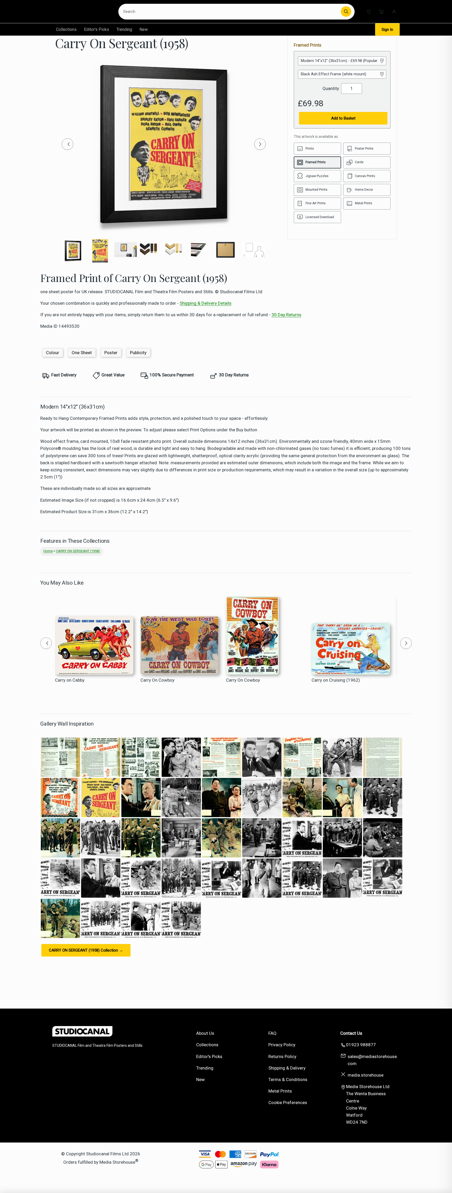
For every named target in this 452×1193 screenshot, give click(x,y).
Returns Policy (282, 1056)
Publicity (138, 352)
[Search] (346, 11)
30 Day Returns (286, 314)
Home (48, 551)
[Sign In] (394, 11)
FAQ (272, 1033)
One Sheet (82, 352)
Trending (124, 29)
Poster (110, 352)
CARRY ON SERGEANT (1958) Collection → (86, 950)
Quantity (331, 88)
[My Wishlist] (369, 11)
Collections (66, 29)
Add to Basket (343, 118)
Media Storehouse (117, 1161)
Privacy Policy (281, 1044)
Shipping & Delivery (287, 1068)
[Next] (260, 144)
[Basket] (381, 11)
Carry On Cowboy (157, 680)
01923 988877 (361, 1044)
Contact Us (351, 1033)
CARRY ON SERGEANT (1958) (78, 551)
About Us (205, 1033)
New (143, 29)
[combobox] (230, 11)
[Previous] (67, 144)
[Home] (81, 11)
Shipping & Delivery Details (205, 303)
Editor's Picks (96, 29)
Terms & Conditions (287, 1079)
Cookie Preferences (287, 1102)
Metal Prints (280, 1091)
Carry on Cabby (69, 680)
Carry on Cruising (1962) (336, 680)
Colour (52, 352)
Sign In (387, 29)
